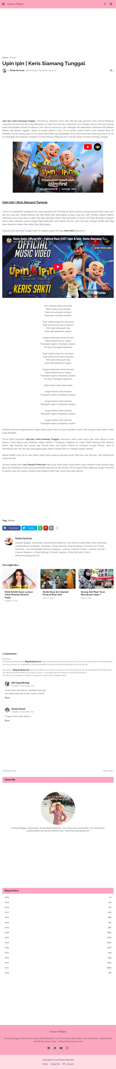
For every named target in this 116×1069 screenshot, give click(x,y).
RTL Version (68, 1064)
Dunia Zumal (18, 709)
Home (5, 57)
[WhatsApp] (40, 528)
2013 (58, 958)
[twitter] (54, 1048)
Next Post (107, 771)
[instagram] (67, 1048)
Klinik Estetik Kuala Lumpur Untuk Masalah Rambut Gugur (19, 595)
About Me (55, 1064)
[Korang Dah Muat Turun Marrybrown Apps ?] (96, 579)
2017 (58, 937)
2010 (58, 973)
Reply (7, 698)
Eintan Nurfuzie (23, 538)
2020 (58, 922)
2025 (58, 897)
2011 (58, 968)
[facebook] (48, 1048)
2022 (58, 912)
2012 (58, 962)
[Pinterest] (45, 528)
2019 (58, 927)
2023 (58, 907)
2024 (58, 902)
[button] (3, 4)
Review (13, 57)
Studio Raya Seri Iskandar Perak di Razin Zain (56, 593)
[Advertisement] (58, 32)
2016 (58, 942)
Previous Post (10, 771)
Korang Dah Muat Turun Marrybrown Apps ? (93, 593)
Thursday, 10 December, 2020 (22, 686)
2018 (58, 932)
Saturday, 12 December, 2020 (22, 712)
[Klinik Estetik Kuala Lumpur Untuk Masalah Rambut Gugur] (19, 579)
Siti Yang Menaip (20, 682)
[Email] (51, 528)
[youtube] (61, 1048)
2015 (58, 947)
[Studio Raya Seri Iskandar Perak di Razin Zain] (57, 579)
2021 (58, 917)
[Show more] (56, 528)
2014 (58, 952)
